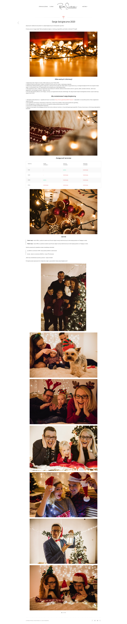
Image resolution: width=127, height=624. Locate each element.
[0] (63, 16)
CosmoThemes (36, 620)
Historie (84, 6)
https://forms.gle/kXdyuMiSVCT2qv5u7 (64, 99)
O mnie (51, 6)
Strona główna (43, 6)
